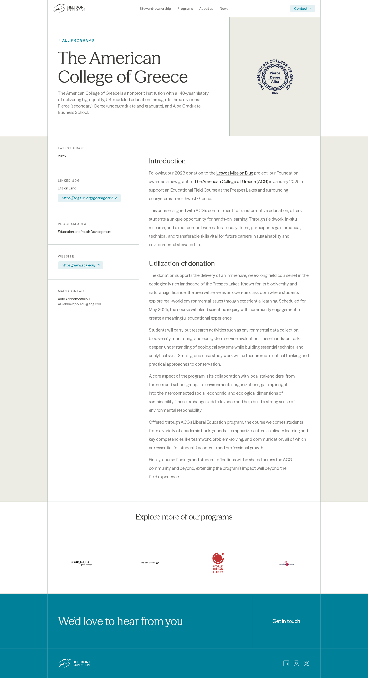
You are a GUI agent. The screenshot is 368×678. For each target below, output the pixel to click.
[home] (69, 8)
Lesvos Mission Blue (234, 173)
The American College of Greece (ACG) (231, 181)
